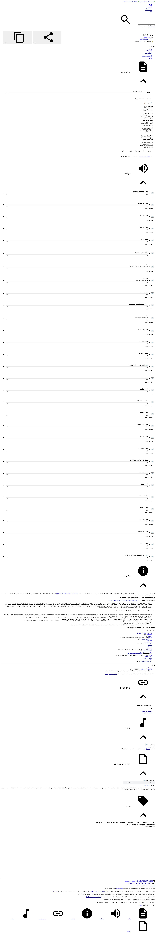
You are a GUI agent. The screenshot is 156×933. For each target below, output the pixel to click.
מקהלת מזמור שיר (140, 304)
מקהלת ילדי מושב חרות (137, 91)
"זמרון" (148, 749)
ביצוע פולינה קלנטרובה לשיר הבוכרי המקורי (67, 593)
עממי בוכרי (142, 39)
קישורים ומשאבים (147, 56)
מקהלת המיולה (140, 424)
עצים (153, 822)
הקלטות (149, 50)
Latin (144, 151)
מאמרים (150, 11)
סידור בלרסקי (141, 353)
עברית (149, 151)
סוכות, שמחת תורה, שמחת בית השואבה (116, 822)
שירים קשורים (148, 53)
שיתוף (34, 43)
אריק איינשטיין (148, 642)
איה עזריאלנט (141, 531)
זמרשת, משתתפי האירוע (130, 555)
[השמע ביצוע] (6, 92)
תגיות (150, 58)
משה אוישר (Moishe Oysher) (144, 633)
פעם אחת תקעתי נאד (146, 669)
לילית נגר (142, 507)
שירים (150, 4)
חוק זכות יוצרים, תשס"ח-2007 (98, 891)
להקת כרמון (131, 365)
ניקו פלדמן (142, 227)
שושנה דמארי (148, 656)
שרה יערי (142, 412)
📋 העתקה (143, 103)
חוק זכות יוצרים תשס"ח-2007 (93, 897)
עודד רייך (142, 543)
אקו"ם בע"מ (119, 888)
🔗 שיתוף (150, 103)
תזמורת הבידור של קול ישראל (137, 266)
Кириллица (137, 151)
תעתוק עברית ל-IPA (135, 881)
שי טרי (150, 655)
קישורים (129, 931)
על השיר (150, 52)
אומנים (150, 5)
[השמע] (3, 193)
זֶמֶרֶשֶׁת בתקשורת (133, 883)
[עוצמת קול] (144, 93)
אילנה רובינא (141, 329)
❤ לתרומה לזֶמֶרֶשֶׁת (150, 826)
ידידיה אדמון (148, 39)
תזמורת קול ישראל (140, 253)
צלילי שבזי (149, 643)
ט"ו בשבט (130, 822)
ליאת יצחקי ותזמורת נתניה (145, 652)
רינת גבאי (149, 659)
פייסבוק (139, 883)
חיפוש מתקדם (148, 10)
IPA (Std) (130, 151)
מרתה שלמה (141, 377)
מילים (150, 49)
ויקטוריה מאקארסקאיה (146, 661)
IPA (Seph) (122, 151)
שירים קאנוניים (99, 822)
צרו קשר (144, 883)
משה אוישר (141, 239)
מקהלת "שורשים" (147, 658)
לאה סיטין (142, 472)
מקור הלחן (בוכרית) (139, 98)
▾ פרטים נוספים (149, 196)
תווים (150, 55)
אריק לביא (149, 640)
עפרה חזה (149, 634)
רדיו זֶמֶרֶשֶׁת (150, 881)
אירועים (150, 7)
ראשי (154, 27)
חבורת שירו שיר (140, 460)
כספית (140, 905)
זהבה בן (150, 646)
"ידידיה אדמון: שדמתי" (145, 156)
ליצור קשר (55, 891)
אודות (147, 883)
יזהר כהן (150, 645)
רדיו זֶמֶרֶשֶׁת (149, 8)
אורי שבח (149, 649)
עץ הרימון (149, 98)
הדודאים (142, 215)
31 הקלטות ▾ (149, 92)
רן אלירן (142, 484)
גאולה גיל (142, 389)
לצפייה (140, 653)
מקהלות (137, 822)
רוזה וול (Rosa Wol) (147, 639)
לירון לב (150, 637)
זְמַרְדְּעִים (127, 881)
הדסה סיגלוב (132, 304)
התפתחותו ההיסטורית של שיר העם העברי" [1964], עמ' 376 (123, 600)
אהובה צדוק (141, 448)
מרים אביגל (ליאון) (140, 400)
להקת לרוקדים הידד (140, 280)
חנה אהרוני (141, 495)
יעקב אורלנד (147, 37)
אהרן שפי (147, 785)
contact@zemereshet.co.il (111, 674)
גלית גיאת (149, 648)
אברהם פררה (141, 203)
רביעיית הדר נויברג (147, 650)
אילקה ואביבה (141, 292)
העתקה (5, 43)
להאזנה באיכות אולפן (132, 653)
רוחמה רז (150, 636)
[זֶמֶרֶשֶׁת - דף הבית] (153, 886)
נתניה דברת (141, 341)
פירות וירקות (146, 822)
